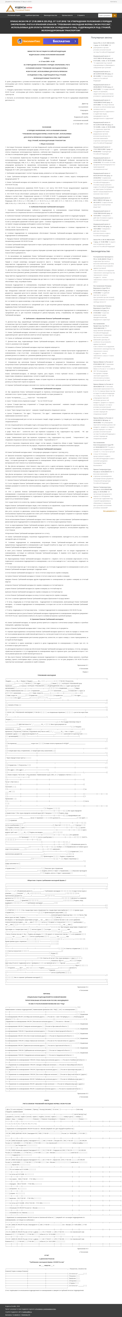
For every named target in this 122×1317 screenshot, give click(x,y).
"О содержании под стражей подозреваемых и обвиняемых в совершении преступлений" (104, 61)
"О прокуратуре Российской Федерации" (103, 150)
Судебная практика (32, 15)
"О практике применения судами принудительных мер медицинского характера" (102, 313)
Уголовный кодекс (14, 15)
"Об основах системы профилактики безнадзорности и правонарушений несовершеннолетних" (104, 163)
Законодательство (50, 15)
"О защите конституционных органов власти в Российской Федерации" (104, 243)
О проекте (81, 15)
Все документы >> (110, 511)
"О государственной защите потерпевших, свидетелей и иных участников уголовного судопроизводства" (103, 90)
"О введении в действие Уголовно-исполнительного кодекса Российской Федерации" (102, 229)
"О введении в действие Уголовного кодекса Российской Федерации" (103, 215)
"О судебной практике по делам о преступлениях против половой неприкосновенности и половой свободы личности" (103, 294)
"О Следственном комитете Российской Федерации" (103, 76)
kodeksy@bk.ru (27, 1312)
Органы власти (67, 15)
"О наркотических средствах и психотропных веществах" (103, 202)
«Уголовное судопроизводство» (45, 1309)
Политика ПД (25, 1315)
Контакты (113, 1)
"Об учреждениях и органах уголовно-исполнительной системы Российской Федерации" (104, 47)
